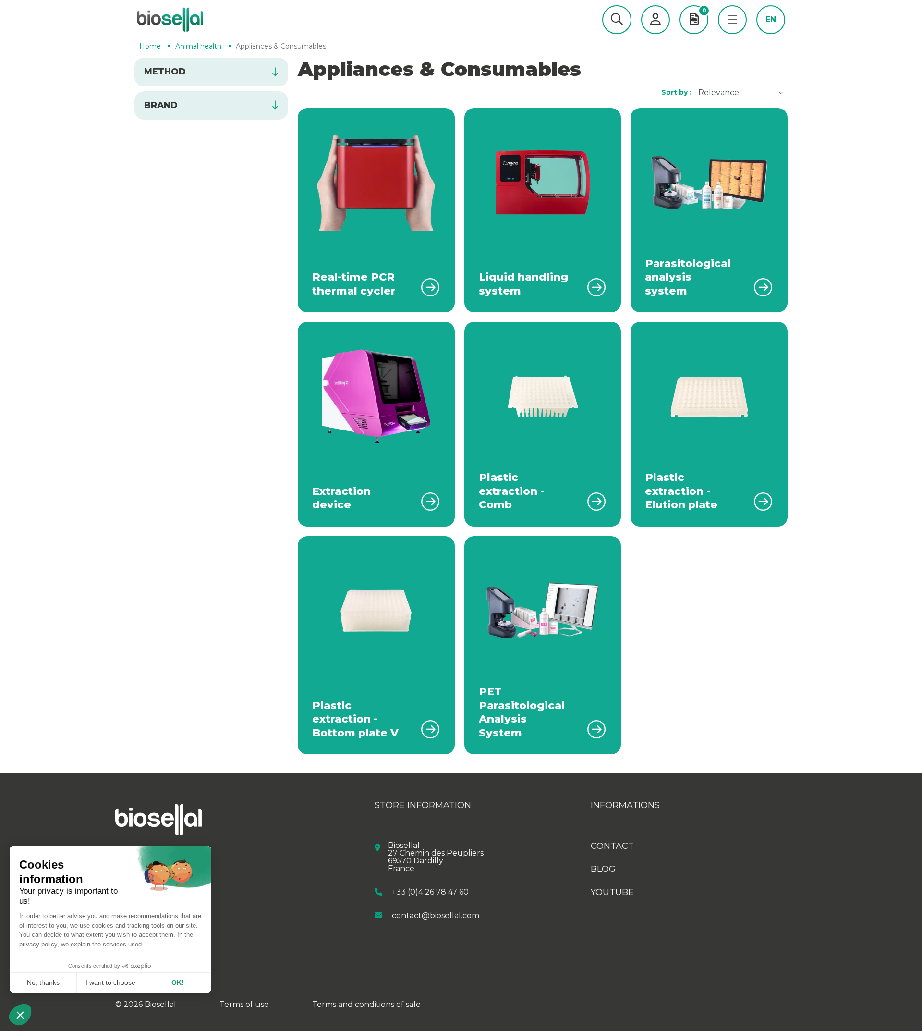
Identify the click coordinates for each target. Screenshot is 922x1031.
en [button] (770, 20)
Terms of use (244, 1004)
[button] (616, 19)
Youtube (612, 892)
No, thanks (43, 982)
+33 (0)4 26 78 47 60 (430, 891)
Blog (603, 869)
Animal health (198, 46)
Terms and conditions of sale (366, 1004)
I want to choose (110, 982)
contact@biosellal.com (435, 915)
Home (150, 46)
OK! (177, 982)
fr (771, 34)
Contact (612, 846)
